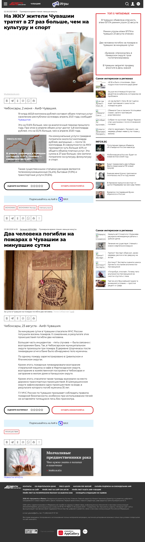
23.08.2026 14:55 (11, 229)
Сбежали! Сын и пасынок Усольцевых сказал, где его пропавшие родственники (124, 112)
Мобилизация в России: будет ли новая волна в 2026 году (122, 156)
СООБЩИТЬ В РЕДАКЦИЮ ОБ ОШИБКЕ (91, 493)
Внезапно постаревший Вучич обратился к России (120, 193)
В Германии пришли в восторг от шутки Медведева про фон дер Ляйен (123, 184)
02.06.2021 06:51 (10, 12)
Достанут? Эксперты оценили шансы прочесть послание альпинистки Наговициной (124, 264)
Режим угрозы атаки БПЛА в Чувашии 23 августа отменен (118, 32)
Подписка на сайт (31, 490)
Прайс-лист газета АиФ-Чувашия (86, 490)
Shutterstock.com (11, 94)
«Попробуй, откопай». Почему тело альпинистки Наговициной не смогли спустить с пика (123, 274)
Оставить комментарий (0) (72, 186)
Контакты (27, 486)
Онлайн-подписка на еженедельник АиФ (113, 486)
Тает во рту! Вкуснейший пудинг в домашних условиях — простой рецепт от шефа (123, 283)
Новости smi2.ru (13, 477)
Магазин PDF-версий (82, 486)
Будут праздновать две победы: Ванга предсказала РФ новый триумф (121, 166)
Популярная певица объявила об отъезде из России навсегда (121, 146)
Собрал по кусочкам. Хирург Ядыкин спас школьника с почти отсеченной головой (124, 122)
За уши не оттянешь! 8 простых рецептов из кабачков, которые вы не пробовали (124, 94)
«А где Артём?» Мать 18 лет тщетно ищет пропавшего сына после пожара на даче (123, 103)
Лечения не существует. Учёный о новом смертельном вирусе (122, 244)
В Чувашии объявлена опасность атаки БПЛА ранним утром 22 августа (118, 21)
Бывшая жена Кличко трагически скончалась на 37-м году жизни (122, 174)
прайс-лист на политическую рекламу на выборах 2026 (47, 493)
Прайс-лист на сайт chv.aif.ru (55, 490)
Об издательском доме (45, 486)
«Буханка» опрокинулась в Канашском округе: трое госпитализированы (118, 55)
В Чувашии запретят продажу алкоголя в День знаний (118, 66)
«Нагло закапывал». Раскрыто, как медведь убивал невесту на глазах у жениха (124, 131)
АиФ (72, 312)
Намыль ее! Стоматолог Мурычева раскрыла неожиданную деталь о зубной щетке (123, 236)
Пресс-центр (64, 486)
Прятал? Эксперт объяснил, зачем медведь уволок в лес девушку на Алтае (123, 255)
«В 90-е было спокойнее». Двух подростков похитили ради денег (123, 83)
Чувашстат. (24, 119)
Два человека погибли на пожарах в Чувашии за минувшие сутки (118, 44)
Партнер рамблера (47, 531)
